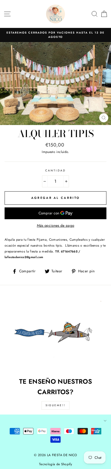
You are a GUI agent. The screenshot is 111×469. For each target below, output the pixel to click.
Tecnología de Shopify (55, 464)
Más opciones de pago (55, 225)
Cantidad (55, 170)
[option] (55, 35)
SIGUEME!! (55, 405)
